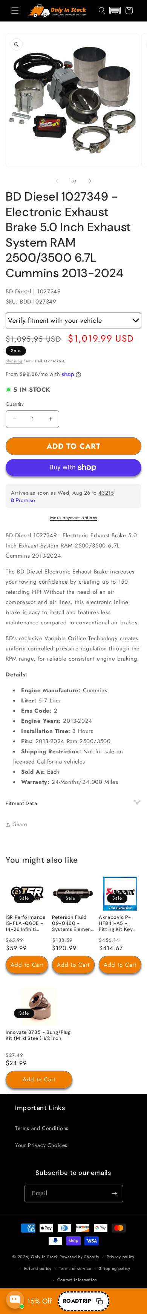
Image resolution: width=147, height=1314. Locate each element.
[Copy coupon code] (99, 1301)
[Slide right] (90, 181)
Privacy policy (121, 1257)
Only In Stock (44, 1257)
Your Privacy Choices (41, 1145)
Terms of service (75, 1268)
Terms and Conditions (42, 1128)
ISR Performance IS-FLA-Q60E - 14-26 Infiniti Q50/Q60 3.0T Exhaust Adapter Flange (26, 923)
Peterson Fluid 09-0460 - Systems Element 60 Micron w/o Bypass (72, 923)
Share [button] (20, 824)
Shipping (14, 361)
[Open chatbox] (15, 1300)
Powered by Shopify (80, 1257)
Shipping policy (114, 1268)
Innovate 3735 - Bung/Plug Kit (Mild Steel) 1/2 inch (38, 1035)
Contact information (77, 1280)
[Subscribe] (114, 1193)
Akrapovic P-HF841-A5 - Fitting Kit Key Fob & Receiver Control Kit (117, 923)
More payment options (73, 517)
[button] (15, 10)
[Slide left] (57, 181)
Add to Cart (27, 964)
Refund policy (38, 1268)
